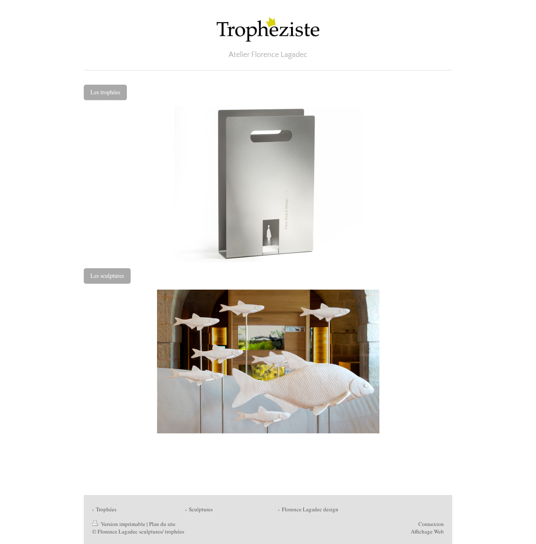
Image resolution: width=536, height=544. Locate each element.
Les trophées (105, 92)
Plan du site (162, 524)
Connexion (431, 524)
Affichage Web (427, 531)
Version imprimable (123, 524)
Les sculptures (107, 276)
